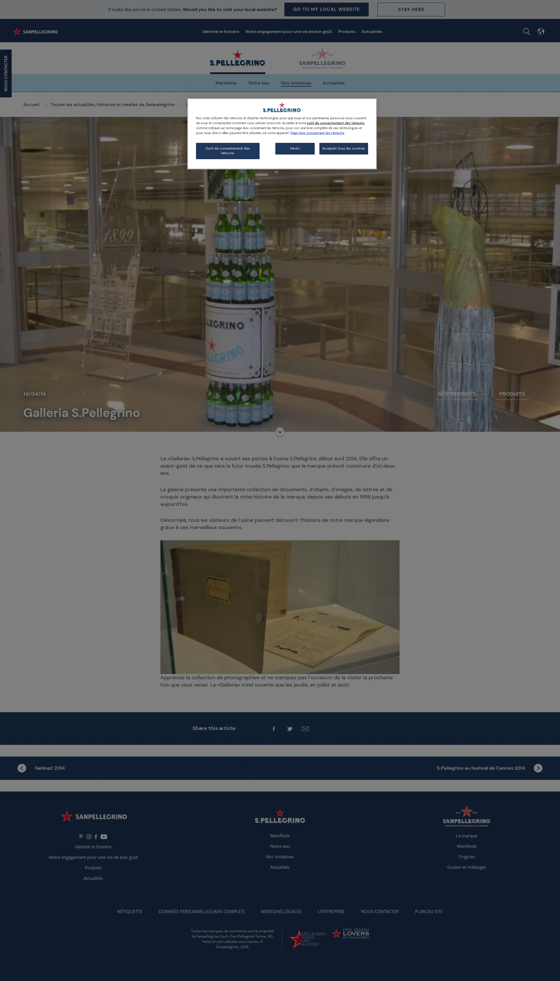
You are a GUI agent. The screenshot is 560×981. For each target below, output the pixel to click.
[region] (282, 133)
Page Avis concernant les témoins (317, 133)
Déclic (295, 148)
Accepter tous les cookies (343, 148)
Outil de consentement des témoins (228, 150)
